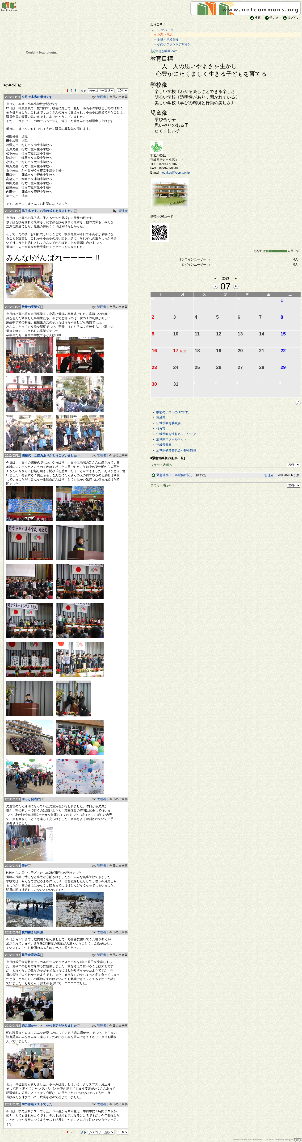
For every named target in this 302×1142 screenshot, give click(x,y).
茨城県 (160, 417)
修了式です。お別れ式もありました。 (48, 211)
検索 (258, 17)
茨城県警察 (164, 445)
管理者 (101, 97)
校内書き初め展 (32, 932)
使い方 (274, 17)
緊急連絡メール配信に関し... (176, 475)
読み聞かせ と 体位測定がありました (49, 1025)
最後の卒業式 (31, 307)
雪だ (25, 865)
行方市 (160, 428)
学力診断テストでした (37, 1104)
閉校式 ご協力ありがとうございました (49, 455)
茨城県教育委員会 (168, 423)
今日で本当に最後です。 (38, 97)
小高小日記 (164, 35)
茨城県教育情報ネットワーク (176, 434)
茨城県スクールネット (171, 439)
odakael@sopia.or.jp (176, 172)
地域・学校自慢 (168, 39)
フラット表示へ (161, 465)
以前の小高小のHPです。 (173, 412)
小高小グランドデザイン (174, 44)
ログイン (293, 17)
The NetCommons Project (279, 1139)
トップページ (164, 30)
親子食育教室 (31, 955)
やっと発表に (31, 799)
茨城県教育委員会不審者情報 (176, 450)
